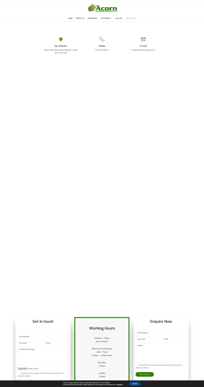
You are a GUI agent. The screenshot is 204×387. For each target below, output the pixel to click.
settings (119, 385)
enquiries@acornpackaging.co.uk (143, 50)
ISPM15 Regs (93, 18)
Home (70, 18)
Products (80, 18)
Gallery (118, 18)
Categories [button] (105, 18)
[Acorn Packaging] (102, 8)
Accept (134, 384)
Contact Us (131, 18)
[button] (61, 41)
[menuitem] (71, 18)
